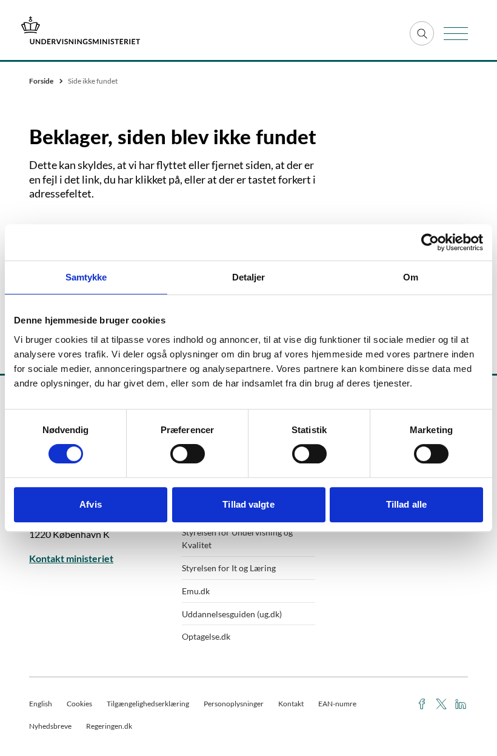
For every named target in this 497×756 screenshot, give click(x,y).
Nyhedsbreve (50, 726)
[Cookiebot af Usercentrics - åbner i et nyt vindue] (430, 242)
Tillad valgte (248, 504)
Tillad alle (406, 504)
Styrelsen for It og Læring (229, 568)
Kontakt (291, 703)
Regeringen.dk (109, 726)
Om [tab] (410, 277)
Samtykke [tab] (86, 277)
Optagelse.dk (206, 636)
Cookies (79, 703)
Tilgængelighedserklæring (148, 703)
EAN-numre (337, 703)
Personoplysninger (234, 703)
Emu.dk (196, 591)
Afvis (90, 504)
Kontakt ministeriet (71, 558)
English (40, 703)
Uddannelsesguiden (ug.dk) (232, 614)
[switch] (187, 453)
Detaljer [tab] (248, 277)
